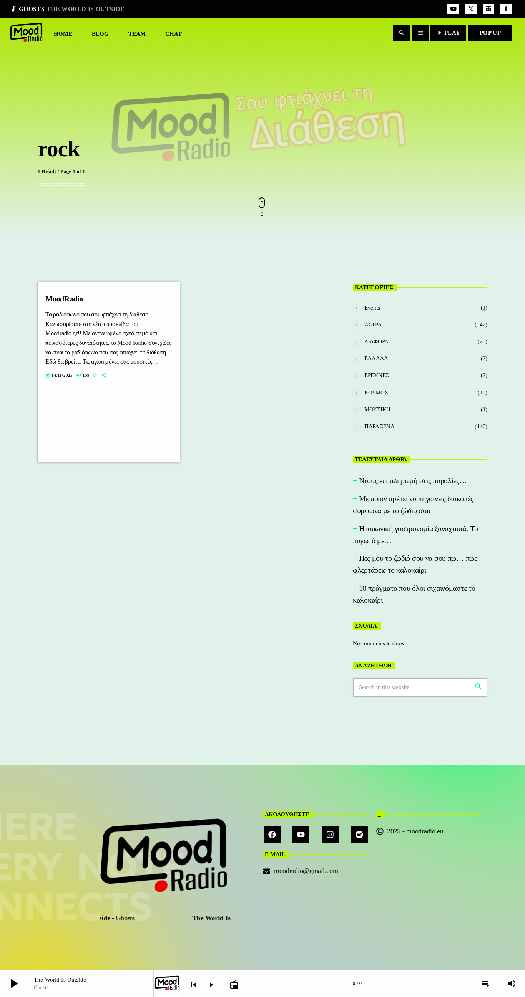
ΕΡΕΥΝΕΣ (376, 375)
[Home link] (26, 33)
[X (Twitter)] (471, 9)
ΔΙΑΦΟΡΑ (376, 341)
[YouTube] (453, 9)
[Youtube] (300, 834)
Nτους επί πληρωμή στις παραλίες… (413, 480)
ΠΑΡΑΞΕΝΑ (379, 426)
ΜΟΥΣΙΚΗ (377, 409)
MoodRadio (64, 299)
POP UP (490, 33)
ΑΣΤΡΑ (373, 324)
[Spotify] (359, 834)
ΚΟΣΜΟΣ (376, 392)
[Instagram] (488, 9)
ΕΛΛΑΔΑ (376, 358)
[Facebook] (506, 9)
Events (372, 308)
